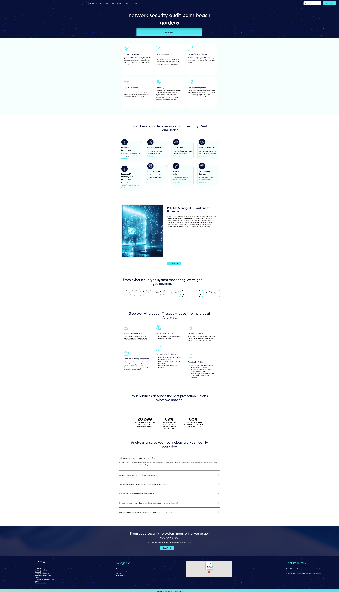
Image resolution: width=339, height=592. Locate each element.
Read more (124, 158)
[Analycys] (91, 3)
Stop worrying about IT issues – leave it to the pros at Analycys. (169, 542)
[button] (106, 3)
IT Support (38, 568)
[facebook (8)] (41, 562)
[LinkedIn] (38, 562)
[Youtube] (44, 562)
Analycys (169, 591)
